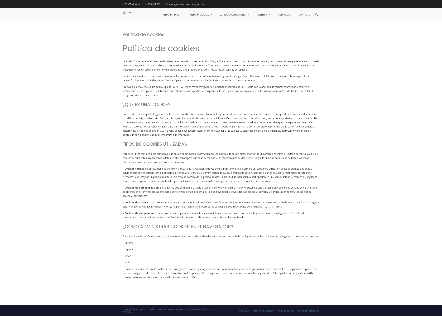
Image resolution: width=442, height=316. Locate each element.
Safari (128, 256)
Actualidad (284, 14)
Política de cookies (285, 310)
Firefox (128, 262)
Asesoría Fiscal (171, 14)
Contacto (304, 14)
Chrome (129, 242)
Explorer (129, 249)
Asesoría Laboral (199, 14)
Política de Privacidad (263, 310)
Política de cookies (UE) (308, 310)
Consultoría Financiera (232, 14)
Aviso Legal (244, 310)
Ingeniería (262, 14)
